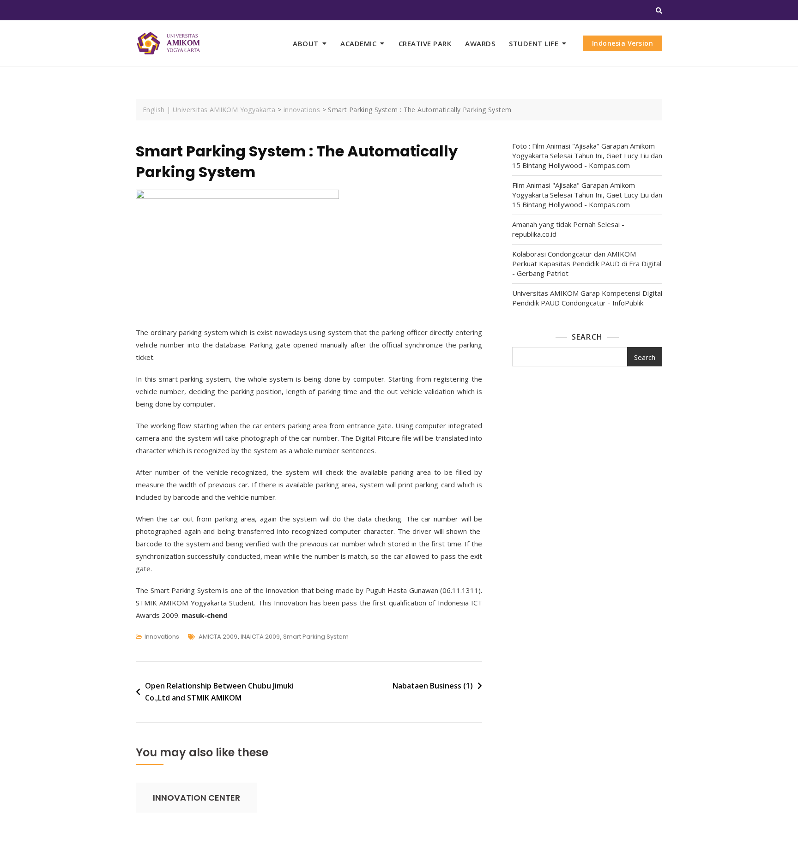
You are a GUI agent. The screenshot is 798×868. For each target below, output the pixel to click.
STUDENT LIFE (533, 43)
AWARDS (480, 43)
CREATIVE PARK (425, 43)
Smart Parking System (316, 636)
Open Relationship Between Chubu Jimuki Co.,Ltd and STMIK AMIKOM (219, 692)
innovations (162, 636)
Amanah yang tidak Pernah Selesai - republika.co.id (568, 229)
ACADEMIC (358, 43)
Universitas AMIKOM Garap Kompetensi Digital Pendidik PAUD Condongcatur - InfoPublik (587, 297)
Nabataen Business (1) (433, 686)
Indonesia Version (622, 43)
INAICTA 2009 (260, 636)
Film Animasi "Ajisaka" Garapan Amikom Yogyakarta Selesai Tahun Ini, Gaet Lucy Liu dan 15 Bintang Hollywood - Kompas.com (587, 194)
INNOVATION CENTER (196, 797)
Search (587, 337)
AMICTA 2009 (218, 636)
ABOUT (306, 43)
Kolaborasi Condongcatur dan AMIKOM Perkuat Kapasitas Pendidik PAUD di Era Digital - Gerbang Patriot (586, 263)
